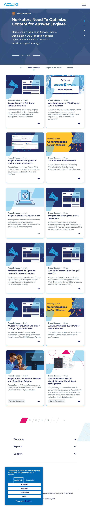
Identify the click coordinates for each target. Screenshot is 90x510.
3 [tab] (84, 31)
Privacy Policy (29, 480)
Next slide (36, 55)
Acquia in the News (53, 67)
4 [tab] (84, 36)
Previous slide (15, 55)
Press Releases (34, 67)
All (21, 67)
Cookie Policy (18, 480)
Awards (70, 67)
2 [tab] (84, 27)
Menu (84, 4)
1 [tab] (84, 22)
